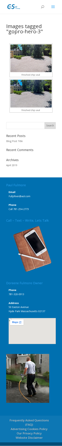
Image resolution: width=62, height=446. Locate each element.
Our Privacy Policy (29, 433)
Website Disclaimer (29, 438)
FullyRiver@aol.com (19, 196)
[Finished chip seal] (31, 58)
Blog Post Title (14, 141)
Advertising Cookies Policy (29, 429)
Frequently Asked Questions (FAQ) (29, 422)
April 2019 (11, 165)
